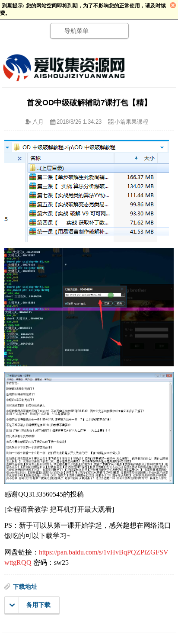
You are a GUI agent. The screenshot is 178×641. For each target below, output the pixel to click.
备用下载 (38, 604)
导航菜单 (76, 30)
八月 (38, 122)
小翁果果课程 (131, 122)
